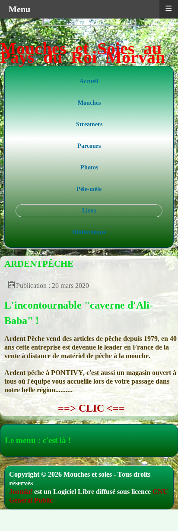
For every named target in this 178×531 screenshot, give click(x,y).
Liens (89, 210)
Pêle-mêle (89, 189)
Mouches (89, 103)
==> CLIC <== (91, 408)
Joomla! (20, 491)
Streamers (89, 124)
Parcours (89, 146)
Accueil (89, 81)
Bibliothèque (89, 232)
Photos (89, 167)
